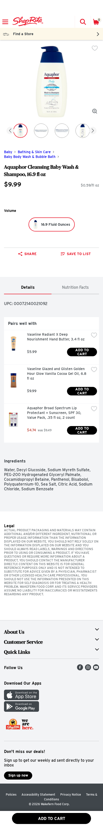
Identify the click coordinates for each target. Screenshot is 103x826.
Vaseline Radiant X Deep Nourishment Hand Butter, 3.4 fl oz (55, 336)
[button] (83, 22)
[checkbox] (95, 48)
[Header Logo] (26, 22)
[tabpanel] (51, 392)
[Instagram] (88, 669)
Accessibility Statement (38, 794)
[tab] (28, 287)
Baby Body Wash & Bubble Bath (30, 157)
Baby (8, 152)
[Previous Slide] (10, 131)
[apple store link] (21, 698)
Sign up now (18, 775)
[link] (76, 254)
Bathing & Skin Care (34, 152)
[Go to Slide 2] (41, 131)
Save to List (79, 254)
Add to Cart (82, 352)
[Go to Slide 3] (62, 131)
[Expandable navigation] (5, 22)
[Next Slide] (92, 131)
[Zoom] (94, 111)
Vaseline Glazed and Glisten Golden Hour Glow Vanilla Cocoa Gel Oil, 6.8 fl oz (57, 373)
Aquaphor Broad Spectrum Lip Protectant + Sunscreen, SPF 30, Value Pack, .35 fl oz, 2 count (54, 413)
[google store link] (21, 710)
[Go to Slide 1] (20, 131)
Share (30, 254)
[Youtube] (96, 669)
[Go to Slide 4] (82, 131)
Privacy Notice (70, 794)
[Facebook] (80, 669)
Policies (11, 794)
